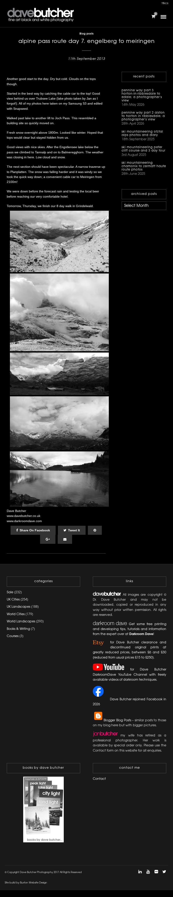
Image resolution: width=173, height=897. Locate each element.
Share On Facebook (35, 530)
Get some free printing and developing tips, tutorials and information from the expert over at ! (129, 629)
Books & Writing (18, 629)
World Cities (16, 614)
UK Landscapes (18, 606)
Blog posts (87, 34)
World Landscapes (21, 621)
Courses (12, 636)
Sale (10, 592)
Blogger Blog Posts (117, 720)
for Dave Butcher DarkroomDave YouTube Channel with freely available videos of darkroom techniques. (129, 674)
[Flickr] (156, 871)
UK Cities (13, 599)
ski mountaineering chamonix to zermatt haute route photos (144, 166)
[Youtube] (148, 871)
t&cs (165, 3)
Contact (99, 779)
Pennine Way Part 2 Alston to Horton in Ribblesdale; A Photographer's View (143, 116)
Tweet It (74, 530)
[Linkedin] (140, 871)
